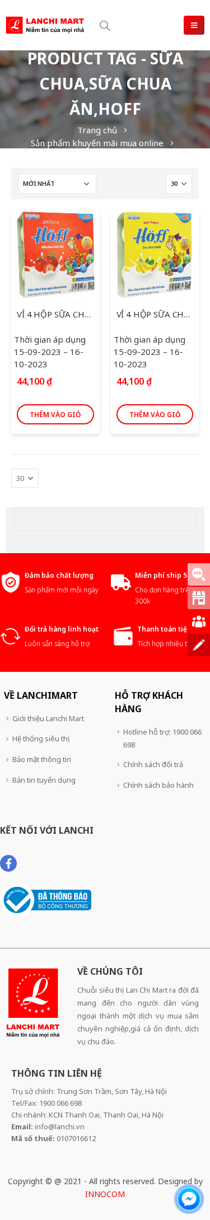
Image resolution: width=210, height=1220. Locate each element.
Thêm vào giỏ (55, 414)
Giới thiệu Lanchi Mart (48, 718)
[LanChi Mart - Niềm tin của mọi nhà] (45, 25)
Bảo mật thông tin (41, 759)
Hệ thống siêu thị (40, 738)
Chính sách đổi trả (153, 764)
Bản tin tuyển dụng (44, 780)
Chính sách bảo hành (158, 785)
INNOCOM (105, 1194)
